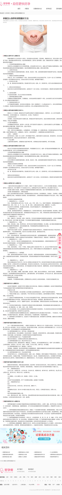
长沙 (44, 477)
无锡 (59, 477)
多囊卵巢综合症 (6, 452)
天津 (11, 477)
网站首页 (2, 13)
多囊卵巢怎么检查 (22, 454)
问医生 (27, 8)
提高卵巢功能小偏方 (7, 456)
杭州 (48, 477)
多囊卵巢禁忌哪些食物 (7, 454)
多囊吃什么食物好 (22, 456)
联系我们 (31, 469)
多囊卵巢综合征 (38, 452)
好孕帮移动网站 (20, 471)
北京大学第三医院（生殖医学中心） (7, 484)
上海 (20, 477)
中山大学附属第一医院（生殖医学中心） (32, 484)
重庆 (52, 477)
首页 (19, 8)
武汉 (40, 477)
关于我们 (20, 469)
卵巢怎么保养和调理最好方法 (9, 460)
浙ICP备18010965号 (56, 490)
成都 (36, 477)
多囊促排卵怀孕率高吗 (39, 456)
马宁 (53, 484)
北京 (7, 477)
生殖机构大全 (37, 8)
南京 (55, 477)
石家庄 (15, 477)
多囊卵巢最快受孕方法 (39, 454)
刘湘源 (58, 484)
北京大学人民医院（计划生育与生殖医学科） (16, 484)
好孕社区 (49, 8)
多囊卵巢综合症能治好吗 (56, 454)
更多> (38, 484)
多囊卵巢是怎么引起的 (23, 452)
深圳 (32, 477)
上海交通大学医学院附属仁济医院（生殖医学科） (24, 484)
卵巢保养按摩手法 (54, 456)
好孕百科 (7, 13)
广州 (28, 477)
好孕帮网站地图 (32, 471)
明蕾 (50, 484)
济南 (24, 477)
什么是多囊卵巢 (54, 452)
